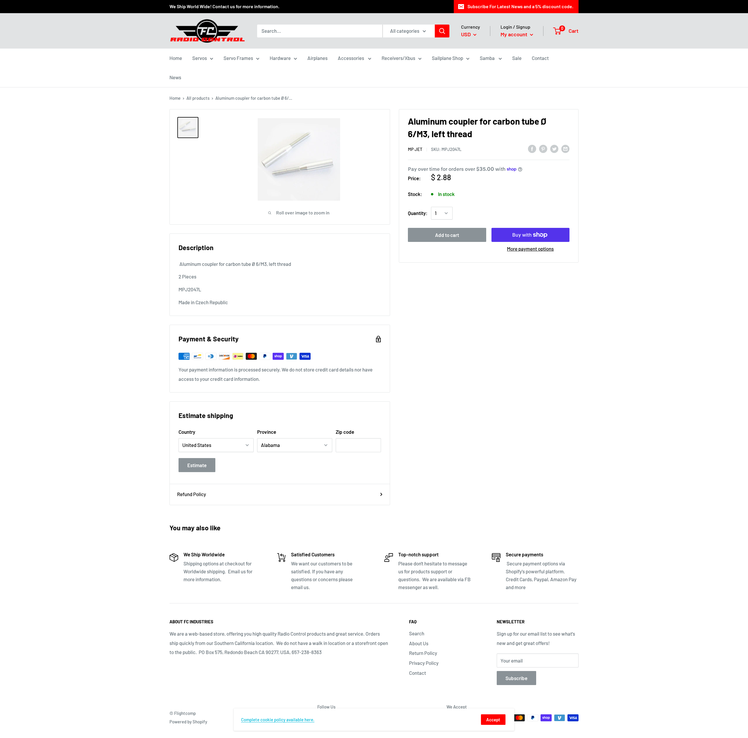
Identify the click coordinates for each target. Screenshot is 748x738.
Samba (488, 58)
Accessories (351, 58)
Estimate (197, 465)
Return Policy (423, 653)
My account (515, 34)
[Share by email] (565, 148)
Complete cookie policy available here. (277, 719)
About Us (418, 643)
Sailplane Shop (447, 58)
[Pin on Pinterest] (543, 148)
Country (187, 432)
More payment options (530, 249)
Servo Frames (238, 58)
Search (416, 633)
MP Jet (415, 149)
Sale (517, 58)
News (175, 77)
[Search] (442, 30)
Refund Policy (191, 494)
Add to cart (447, 235)
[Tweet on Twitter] (554, 148)
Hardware (280, 58)
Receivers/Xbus (398, 58)
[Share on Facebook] (532, 148)
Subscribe (516, 678)
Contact (540, 58)
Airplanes (317, 58)
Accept (493, 719)
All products (197, 98)
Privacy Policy (424, 663)
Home (175, 58)
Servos (199, 58)
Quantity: (417, 213)
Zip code (345, 432)
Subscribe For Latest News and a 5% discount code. (520, 6)
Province (266, 432)
